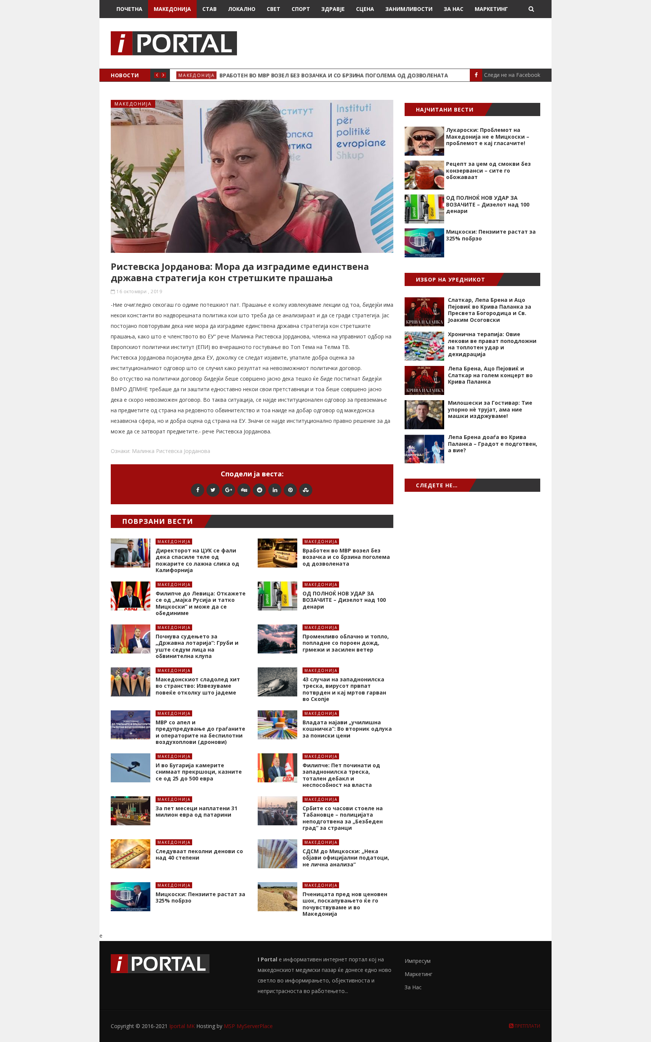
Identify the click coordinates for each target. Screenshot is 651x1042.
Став (209, 8)
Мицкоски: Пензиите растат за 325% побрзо (200, 897)
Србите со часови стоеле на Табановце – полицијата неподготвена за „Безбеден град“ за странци (343, 818)
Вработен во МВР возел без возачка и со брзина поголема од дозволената (346, 557)
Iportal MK (182, 1026)
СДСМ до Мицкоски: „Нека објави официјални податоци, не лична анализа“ (346, 858)
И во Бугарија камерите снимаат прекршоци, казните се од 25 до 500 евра (199, 772)
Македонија (172, 8)
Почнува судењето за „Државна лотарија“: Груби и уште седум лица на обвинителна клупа (197, 646)
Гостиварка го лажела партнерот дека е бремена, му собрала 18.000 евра (320, 75)
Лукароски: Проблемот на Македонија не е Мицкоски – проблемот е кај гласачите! (487, 136)
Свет (273, 8)
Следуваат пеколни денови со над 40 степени (199, 854)
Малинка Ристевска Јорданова (171, 450)
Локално (241, 8)
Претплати (526, 1026)
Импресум (418, 960)
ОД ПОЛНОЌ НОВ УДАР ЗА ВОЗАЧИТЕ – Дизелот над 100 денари (344, 600)
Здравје (333, 8)
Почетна (129, 8)
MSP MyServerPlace (248, 1026)
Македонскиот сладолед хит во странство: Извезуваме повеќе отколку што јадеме (198, 686)
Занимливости (408, 8)
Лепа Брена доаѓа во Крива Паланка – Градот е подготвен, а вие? (492, 443)
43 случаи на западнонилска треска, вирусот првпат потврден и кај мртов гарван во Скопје (344, 689)
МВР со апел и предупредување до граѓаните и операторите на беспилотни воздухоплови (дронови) (200, 732)
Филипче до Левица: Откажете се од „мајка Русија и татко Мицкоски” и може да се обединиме (201, 603)
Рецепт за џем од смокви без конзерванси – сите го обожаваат (488, 170)
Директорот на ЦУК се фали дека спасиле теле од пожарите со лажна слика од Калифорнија (197, 560)
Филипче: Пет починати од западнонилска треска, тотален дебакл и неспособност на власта (341, 775)
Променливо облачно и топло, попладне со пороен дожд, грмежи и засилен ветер (346, 643)
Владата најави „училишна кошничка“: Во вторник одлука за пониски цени (347, 729)
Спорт (301, 8)
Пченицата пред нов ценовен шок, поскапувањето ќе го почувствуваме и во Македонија (345, 904)
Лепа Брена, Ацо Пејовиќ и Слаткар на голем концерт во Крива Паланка (490, 375)
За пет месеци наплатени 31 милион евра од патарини (196, 812)
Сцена (365, 8)
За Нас (453, 8)
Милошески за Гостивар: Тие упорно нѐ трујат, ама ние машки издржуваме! (490, 409)
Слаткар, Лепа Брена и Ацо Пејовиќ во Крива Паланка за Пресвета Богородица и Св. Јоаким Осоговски (489, 309)
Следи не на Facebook (512, 74)
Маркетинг (491, 8)
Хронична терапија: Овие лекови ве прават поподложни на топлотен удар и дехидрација (492, 344)
